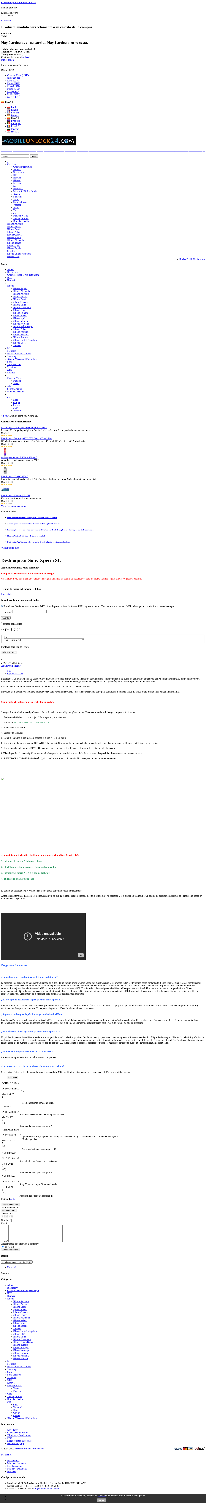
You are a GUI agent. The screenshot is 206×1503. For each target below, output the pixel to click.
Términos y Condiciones (19, 1435)
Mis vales (11, 1471)
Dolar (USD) (13, 78)
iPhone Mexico (20, 321)
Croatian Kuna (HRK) (18, 75)
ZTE (9, 370)
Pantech (17, 380)
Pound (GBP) (13, 89)
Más (9, 671)
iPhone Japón (13, 245)
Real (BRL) (13, 91)
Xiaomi (17, 194)
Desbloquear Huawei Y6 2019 (15, 495)
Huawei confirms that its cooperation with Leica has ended (32, 517)
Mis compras (13, 1460)
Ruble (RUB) (13, 94)
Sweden (11, 251)
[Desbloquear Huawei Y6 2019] (5, 492)
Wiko (16, 207)
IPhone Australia (15, 224)
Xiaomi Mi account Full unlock (22, 359)
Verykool (17, 410)
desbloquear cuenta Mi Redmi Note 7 (19, 457)
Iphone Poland (14, 232)
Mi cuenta (6, 1454)
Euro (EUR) (13, 80)
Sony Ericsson (20, 202)
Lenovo (17, 183)
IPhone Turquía (20, 337)
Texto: (4, 1241)
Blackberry (18, 172)
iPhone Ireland (14, 243)
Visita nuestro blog (10, 547)
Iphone (10, 285)
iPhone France (14, 237)
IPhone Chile (19, 304)
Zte (15, 210)
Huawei (17, 177)
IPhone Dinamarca (22, 307)
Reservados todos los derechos (29, 1448)
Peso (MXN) (13, 86)
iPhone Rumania (21, 334)
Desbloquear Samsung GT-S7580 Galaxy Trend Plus (26, 438)
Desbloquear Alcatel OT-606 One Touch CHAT (24, 427)
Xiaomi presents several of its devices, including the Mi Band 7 (33, 524)
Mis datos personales (17, 1468)
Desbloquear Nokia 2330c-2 (14, 476)
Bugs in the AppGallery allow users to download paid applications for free (38, 542)
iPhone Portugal (21, 332)
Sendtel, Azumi (21, 218)
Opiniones (15, 673)
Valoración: (7, 1213)
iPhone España (14, 248)
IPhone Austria (14, 226)
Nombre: (6, 1220)
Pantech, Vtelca (21, 215)
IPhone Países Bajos (23, 326)
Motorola (18, 188)
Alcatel (17, 169)
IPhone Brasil (13, 229)
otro (15, 213)
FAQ (9, 1438)
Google (16, 402)
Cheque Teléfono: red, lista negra (23, 275)
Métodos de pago (15, 1443)
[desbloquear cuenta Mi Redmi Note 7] (5, 454)
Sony (16, 199)
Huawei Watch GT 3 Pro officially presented (26, 536)
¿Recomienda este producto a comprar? (20, 1243)
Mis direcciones (14, 1466)
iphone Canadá (14, 234)
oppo (15, 408)
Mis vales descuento (16, 1463)
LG (15, 186)
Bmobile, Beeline (21, 221)
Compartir (12, 1077)
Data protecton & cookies (19, 1440)
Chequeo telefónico (22, 167)
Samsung (18, 196)
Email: (5, 1223)
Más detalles (7, 594)
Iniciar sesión (7, 60)
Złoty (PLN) (13, 97)
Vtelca (16, 383)
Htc (15, 175)
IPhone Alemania (15, 240)
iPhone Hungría (20, 313)
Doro (15, 399)
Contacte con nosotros (17, 1432)
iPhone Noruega (21, 323)
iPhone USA (13, 256)
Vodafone (18, 205)
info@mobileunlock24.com (46, 1488)
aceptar (101, 1500)
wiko (9, 386)
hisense (16, 405)
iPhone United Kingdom (19, 253)
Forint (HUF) (13, 83)
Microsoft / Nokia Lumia (25, 191)
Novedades (12, 1430)
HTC (9, 277)
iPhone (17, 180)
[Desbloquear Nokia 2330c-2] (5, 473)
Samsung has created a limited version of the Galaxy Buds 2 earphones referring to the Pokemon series (50, 530)
